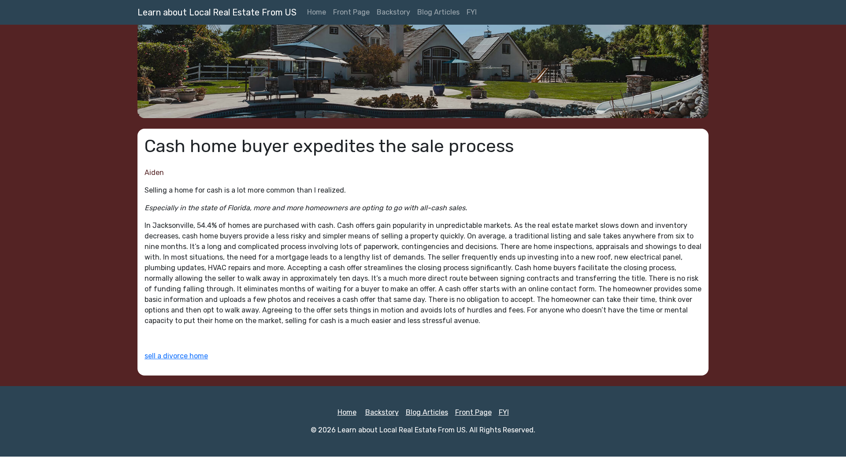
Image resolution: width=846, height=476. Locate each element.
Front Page (351, 12)
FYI (472, 12)
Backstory (393, 12)
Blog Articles (438, 12)
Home (316, 12)
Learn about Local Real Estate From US (217, 12)
